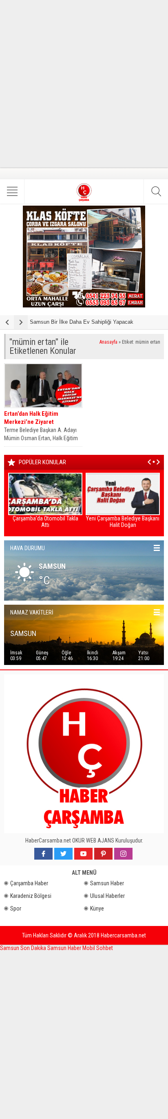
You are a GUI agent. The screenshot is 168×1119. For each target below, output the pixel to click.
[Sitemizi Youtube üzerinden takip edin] (83, 854)
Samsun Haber (107, 883)
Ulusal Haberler (107, 896)
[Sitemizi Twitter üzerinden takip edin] (63, 854)
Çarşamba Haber (29, 883)
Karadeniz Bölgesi (30, 896)
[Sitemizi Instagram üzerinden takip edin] (123, 854)
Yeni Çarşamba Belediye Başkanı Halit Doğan (122, 521)
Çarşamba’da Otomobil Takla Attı (45, 521)
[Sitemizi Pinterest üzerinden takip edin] (103, 854)
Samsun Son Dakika (23, 948)
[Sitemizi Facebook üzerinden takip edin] (43, 854)
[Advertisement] (84, 84)
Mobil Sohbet (97, 948)
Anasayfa (108, 342)
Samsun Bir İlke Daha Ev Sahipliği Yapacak (81, 322)
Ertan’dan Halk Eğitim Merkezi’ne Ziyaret (31, 418)
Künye (97, 908)
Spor (15, 908)
